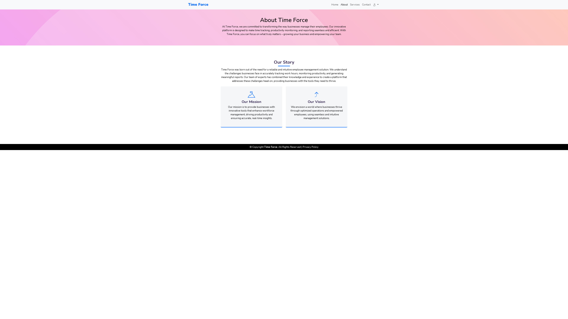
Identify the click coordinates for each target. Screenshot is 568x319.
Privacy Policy (310, 147)
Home (334, 4)
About (344, 4)
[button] (376, 5)
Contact (366, 4)
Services (355, 4)
